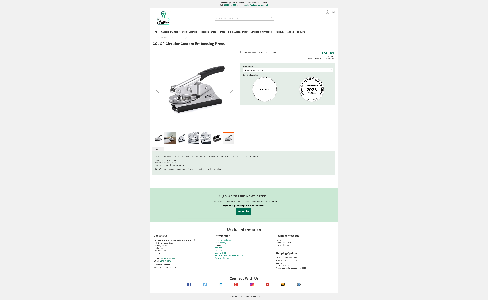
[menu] (244, 31)
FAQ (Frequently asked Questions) (229, 255)
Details (158, 149)
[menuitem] (170, 31)
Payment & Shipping (223, 258)
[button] (157, 90)
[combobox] (244, 19)
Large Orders (220, 253)
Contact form (165, 261)
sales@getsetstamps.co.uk (256, 5)
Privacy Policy (220, 242)
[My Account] (327, 12)
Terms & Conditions (223, 240)
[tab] (158, 149)
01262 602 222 (230, 5)
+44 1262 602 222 (167, 258)
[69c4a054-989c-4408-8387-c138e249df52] (312, 89)
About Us (219, 248)
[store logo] (163, 18)
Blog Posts (219, 250)
